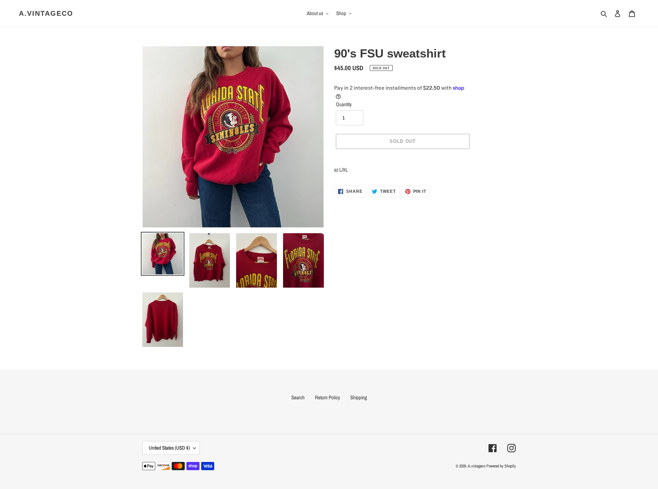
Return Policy (327, 397)
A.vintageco (46, 13)
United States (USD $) (169, 447)
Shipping (358, 397)
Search (298, 397)
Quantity (344, 104)
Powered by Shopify (501, 466)
